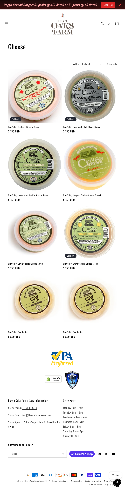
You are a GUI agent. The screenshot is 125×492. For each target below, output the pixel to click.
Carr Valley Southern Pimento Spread (24, 127)
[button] (6, 23)
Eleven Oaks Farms (32, 481)
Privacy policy (76, 481)
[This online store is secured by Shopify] (53, 380)
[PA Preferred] (63, 359)
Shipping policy (111, 484)
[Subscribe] (63, 453)
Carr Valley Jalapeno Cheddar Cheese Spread (82, 195)
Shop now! (108, 4)
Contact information (93, 481)
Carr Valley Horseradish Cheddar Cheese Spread (28, 195)
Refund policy (96, 484)
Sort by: (75, 64)
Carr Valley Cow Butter (18, 332)
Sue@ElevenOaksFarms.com (36, 415)
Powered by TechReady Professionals (54, 481)
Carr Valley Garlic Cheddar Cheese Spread (25, 263)
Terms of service (110, 481)
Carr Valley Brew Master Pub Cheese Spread (81, 127)
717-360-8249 (29, 408)
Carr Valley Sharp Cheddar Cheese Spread (80, 263)
